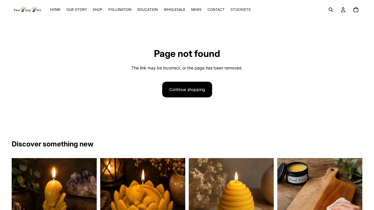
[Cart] (355, 9)
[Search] (330, 9)
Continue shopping (187, 89)
